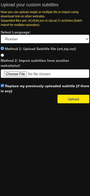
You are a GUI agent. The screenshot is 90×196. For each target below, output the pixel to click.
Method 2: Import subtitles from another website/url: (35, 63)
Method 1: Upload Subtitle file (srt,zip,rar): (41, 49)
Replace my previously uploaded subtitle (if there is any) (45, 88)
